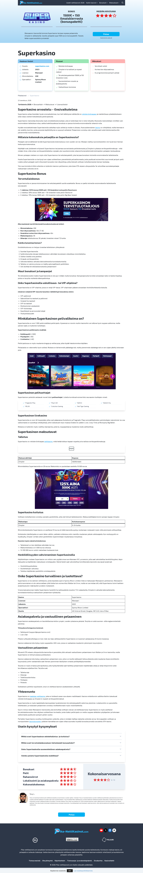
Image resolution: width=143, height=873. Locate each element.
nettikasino (48, 441)
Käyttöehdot (60, 861)
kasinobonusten (35, 721)
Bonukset (102, 3)
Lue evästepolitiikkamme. (83, 871)
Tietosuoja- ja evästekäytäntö (79, 861)
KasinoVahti (109, 861)
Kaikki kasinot (91, 3)
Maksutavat (113, 3)
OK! (69, 871)
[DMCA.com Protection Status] (73, 839)
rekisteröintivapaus (89, 114)
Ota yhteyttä (47, 861)
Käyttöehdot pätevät (106, 38)
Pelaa (106, 34)
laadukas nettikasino (37, 696)
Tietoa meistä (34, 861)
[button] (71, 736)
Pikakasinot (22, 95)
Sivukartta (98, 861)
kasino (97, 127)
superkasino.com (42, 66)
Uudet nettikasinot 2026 (75, 3)
